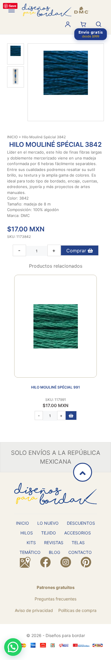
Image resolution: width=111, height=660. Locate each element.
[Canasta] (83, 24)
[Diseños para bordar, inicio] (55, 10)
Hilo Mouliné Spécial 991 (55, 387)
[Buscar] (98, 24)
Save (12, 6)
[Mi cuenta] (67, 24)
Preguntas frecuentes (55, 598)
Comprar (77, 251)
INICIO (12, 137)
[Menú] (12, 10)
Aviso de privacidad (34, 610)
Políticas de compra (77, 610)
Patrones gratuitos (56, 587)
